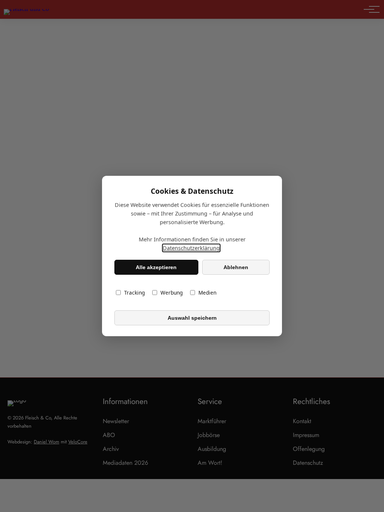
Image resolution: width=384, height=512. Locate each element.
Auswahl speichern (192, 318)
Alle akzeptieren (156, 267)
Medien (207, 292)
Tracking (134, 292)
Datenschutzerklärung (191, 248)
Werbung (171, 292)
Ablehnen (236, 267)
